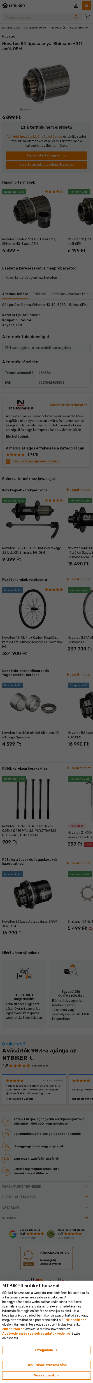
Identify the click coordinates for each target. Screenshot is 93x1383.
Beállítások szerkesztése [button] (47, 1365)
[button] (13, 1329)
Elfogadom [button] (46, 1350)
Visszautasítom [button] (46, 1375)
